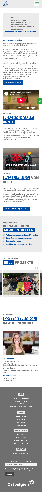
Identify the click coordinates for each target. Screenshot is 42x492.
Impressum (21, 435)
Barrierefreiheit (21, 440)
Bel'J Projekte (17, 29)
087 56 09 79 (21, 456)
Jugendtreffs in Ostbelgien (21, 407)
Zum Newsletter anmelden (21, 461)
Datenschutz (21, 438)
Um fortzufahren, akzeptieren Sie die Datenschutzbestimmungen (23, 469)
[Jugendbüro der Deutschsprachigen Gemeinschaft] (5, 3)
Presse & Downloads (21, 398)
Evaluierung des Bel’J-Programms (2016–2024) (22, 23)
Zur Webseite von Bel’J (13, 82)
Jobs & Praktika (21, 401)
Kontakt (21, 404)
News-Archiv (21, 425)
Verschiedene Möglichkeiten (22, 27)
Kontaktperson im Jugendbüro (23, 31)
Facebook (21, 422)
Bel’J (13, 18)
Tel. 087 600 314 (8, 380)
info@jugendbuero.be (21, 453)
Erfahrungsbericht (19, 20)
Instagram (21, 419)
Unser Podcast (21, 416)
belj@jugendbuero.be (10, 378)
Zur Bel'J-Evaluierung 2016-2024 (16, 209)
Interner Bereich (21, 443)
